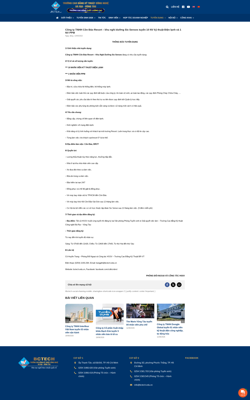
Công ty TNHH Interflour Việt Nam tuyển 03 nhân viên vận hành (77, 329)
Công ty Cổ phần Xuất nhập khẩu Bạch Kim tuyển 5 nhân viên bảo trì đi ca (109, 331)
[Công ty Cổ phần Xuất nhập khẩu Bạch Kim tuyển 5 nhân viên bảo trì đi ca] (110, 305)
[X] (173, 285)
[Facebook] (167, 285)
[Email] (179, 285)
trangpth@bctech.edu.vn (106, 263)
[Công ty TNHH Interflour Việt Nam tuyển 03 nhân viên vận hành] (79, 305)
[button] (167, 7)
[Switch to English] (194, 7)
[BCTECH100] (38, 357)
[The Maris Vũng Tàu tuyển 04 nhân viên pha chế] (140, 305)
